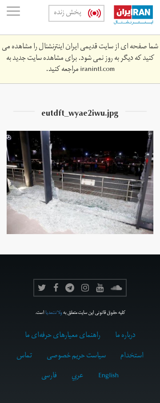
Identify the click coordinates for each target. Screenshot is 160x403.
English (108, 376)
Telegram (70, 288)
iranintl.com (97, 70)
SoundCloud (116, 288)
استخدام (132, 356)
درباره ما (125, 336)
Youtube (99, 288)
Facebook (56, 288)
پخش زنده (67, 13)
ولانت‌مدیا (53, 313)
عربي (78, 376)
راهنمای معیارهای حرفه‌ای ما (62, 336)
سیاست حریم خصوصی (76, 356)
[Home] (128, 17)
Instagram (85, 288)
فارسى (49, 376)
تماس (24, 356)
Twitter (42, 288)
